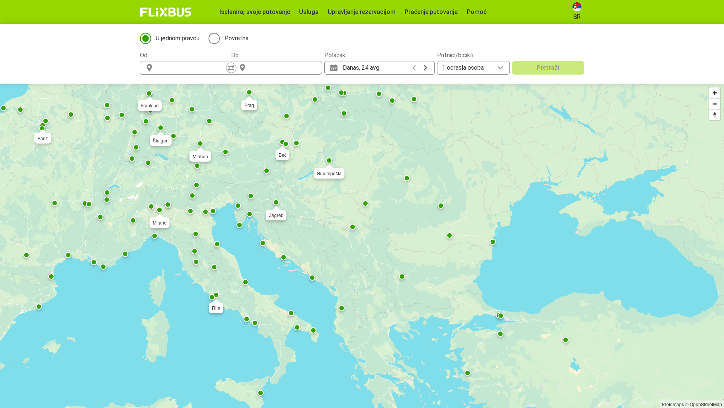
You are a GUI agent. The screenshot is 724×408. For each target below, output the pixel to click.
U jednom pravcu (177, 38)
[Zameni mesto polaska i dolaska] (231, 68)
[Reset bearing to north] (714, 114)
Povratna (236, 38)
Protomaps (673, 404)
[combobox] (192, 67)
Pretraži (548, 67)
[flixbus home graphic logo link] (165, 12)
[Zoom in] (714, 92)
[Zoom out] (714, 103)
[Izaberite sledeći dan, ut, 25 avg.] (425, 67)
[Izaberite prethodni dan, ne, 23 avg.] (414, 67)
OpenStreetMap (706, 404)
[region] (362, 246)
